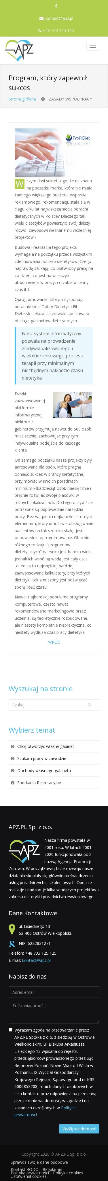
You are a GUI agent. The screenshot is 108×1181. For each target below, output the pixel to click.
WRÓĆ (54, 642)
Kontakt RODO (25, 1169)
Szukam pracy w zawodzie (41, 758)
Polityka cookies (68, 1173)
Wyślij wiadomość (79, 1128)
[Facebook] (56, 6)
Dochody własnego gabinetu (44, 770)
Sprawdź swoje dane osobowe (39, 1162)
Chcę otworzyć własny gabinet (45, 746)
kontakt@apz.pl (59, 18)
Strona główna (22, 99)
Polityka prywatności (30, 1173)
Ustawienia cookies (29, 1176)
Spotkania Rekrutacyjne (39, 782)
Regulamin (52, 1169)
